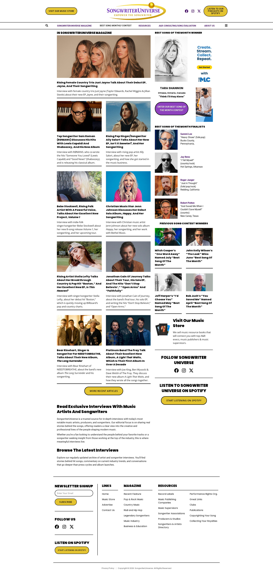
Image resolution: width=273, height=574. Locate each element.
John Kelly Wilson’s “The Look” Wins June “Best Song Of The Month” (199, 256)
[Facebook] (186, 11)
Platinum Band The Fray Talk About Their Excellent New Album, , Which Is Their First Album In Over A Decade (126, 357)
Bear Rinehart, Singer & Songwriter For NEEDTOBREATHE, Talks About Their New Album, (79, 355)
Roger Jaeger (187, 180)
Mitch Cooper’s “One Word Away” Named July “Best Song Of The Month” (167, 258)
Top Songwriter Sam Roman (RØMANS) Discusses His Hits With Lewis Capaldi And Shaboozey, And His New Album (78, 141)
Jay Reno (185, 157)
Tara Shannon (171, 88)
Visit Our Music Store (188, 323)
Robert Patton (187, 203)
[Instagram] (193, 11)
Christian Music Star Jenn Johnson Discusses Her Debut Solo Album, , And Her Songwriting (126, 212)
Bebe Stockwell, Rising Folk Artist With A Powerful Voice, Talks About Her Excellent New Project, (77, 212)
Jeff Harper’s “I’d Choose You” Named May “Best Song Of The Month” (167, 303)
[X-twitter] (199, 11)
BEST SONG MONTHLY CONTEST (116, 25)
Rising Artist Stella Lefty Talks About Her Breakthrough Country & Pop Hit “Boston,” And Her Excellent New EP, (79, 284)
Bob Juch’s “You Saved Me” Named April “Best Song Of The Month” (199, 301)
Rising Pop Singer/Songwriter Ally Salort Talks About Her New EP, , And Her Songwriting (127, 141)
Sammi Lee (186, 134)
